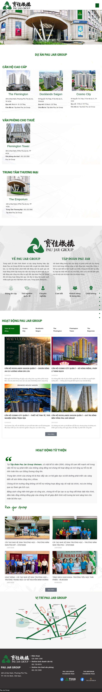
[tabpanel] (51, 386)
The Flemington (18, 94)
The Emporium (18, 199)
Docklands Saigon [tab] (39, 330)
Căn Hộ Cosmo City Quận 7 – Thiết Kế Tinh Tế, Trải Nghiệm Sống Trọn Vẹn (27, 416)
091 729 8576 (37, 664)
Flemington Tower (18, 146)
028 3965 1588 (37, 659)
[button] (97, 5)
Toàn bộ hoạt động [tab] (9, 330)
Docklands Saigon (51, 94)
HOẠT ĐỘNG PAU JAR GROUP (22, 321)
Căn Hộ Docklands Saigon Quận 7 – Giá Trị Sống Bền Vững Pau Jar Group (73, 416)
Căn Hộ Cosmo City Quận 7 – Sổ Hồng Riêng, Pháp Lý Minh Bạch (74, 369)
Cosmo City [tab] (25, 330)
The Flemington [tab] (57, 330)
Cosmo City (83, 94)
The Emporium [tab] (91, 330)
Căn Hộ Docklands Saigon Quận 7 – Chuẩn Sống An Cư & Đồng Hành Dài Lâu (27, 369)
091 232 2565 (37, 670)
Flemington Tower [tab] (74, 330)
